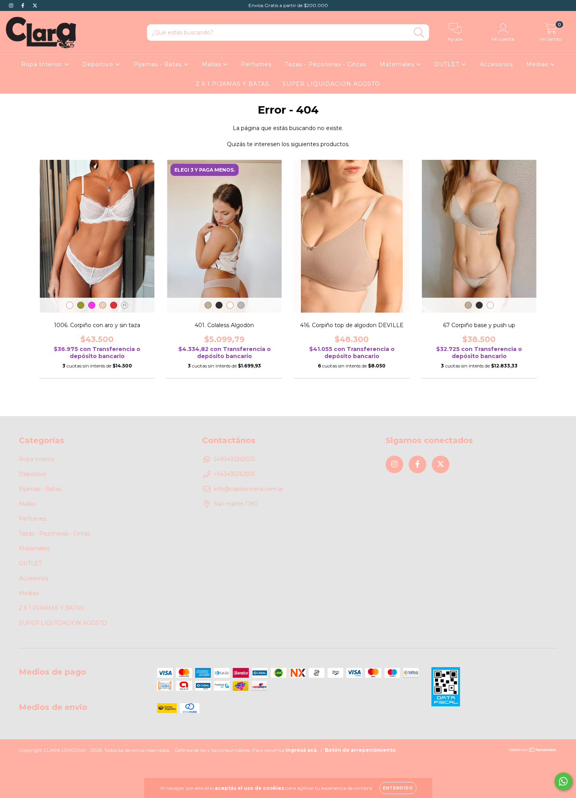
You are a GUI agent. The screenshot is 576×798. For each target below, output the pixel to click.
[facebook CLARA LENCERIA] (23, 5)
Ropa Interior (42, 64)
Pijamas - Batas (159, 64)
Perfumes (256, 64)
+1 (124, 305)
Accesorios (496, 64)
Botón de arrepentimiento (360, 750)
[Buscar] (419, 33)
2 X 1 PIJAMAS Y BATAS (232, 83)
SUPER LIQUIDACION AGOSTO (331, 83)
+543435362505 (234, 474)
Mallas (212, 64)
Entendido (398, 788)
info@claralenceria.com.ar (248, 488)
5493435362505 (234, 459)
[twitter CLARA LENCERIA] (35, 5)
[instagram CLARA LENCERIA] (12, 5)
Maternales (398, 64)
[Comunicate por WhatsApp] (563, 781)
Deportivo (98, 64)
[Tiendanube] (532, 751)
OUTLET (447, 64)
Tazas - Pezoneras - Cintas (325, 64)
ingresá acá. (302, 750)
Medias (538, 64)
